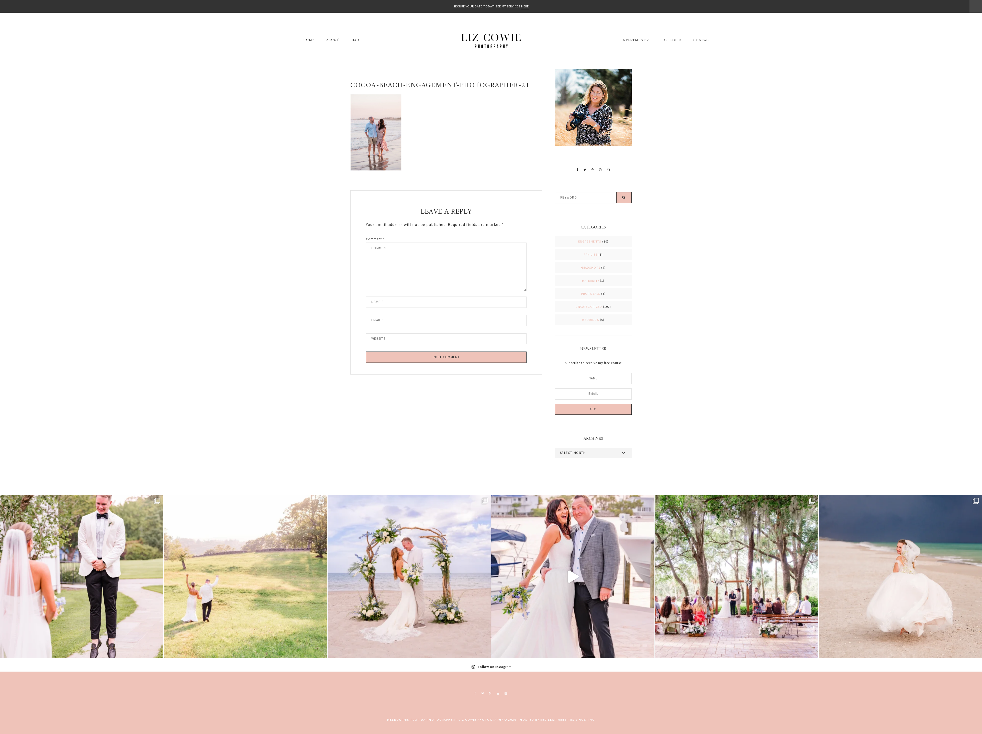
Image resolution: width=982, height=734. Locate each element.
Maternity (590, 280)
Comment (375, 239)
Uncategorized (588, 307)
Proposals (590, 293)
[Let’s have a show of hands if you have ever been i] (572, 576)
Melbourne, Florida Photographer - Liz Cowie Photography (491, 41)
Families (590, 254)
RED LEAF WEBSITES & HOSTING (567, 719)
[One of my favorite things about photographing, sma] (736, 576)
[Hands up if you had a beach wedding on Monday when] (900, 576)
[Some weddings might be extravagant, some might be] (409, 576)
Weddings (590, 320)
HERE (525, 6)
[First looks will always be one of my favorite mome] (81, 576)
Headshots (590, 267)
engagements (589, 241)
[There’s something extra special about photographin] (245, 576)
